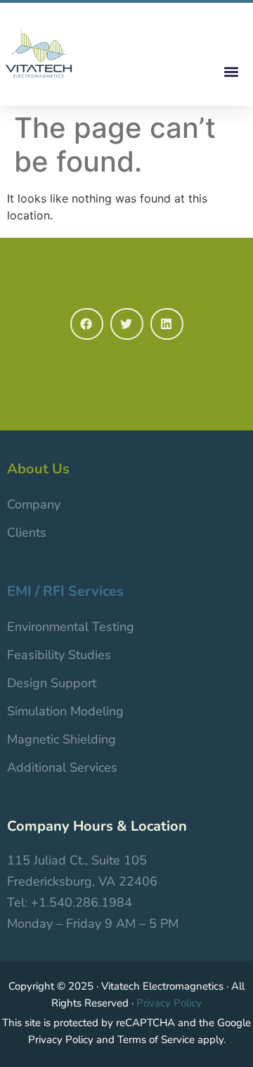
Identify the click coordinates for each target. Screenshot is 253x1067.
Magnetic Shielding (61, 739)
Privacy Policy (169, 1003)
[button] (230, 71)
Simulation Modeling (65, 711)
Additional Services (62, 767)
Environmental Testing (70, 626)
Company (33, 504)
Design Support (51, 683)
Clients (26, 532)
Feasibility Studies (59, 654)
